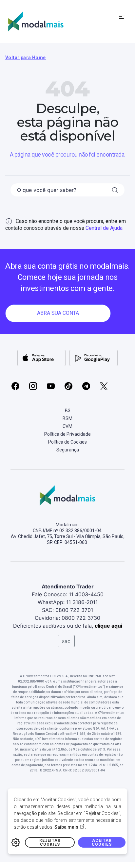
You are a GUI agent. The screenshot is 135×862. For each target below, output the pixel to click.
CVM (67, 426)
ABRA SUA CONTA (58, 313)
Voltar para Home (25, 57)
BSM (67, 418)
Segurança (67, 449)
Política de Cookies (67, 442)
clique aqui (108, 625)
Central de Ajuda (104, 228)
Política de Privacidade (67, 434)
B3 (67, 410)
